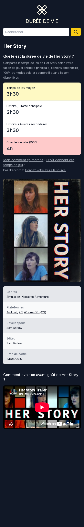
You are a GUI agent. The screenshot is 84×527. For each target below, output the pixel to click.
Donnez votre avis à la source (45, 170)
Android (12, 312)
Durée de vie (42, 21)
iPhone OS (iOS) (35, 312)
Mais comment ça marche (23, 160)
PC (21, 312)
